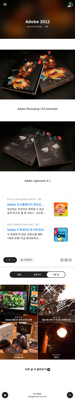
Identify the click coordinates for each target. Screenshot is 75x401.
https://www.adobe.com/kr (21, 199)
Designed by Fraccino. (37, 396)
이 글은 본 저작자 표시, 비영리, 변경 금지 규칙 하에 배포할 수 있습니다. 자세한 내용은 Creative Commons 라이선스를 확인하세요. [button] (66, 260)
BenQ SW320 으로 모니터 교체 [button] (19, 303)
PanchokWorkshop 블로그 (5, 395)
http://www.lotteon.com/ (20, 224)
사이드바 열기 (5, 4)
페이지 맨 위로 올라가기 (70, 395)
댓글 (19, 274)
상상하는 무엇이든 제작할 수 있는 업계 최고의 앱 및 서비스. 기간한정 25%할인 (26, 211)
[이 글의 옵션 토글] (14, 260)
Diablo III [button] (19, 341)
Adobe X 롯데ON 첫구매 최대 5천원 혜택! (25, 230)
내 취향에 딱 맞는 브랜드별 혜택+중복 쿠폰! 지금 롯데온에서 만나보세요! (24, 236)
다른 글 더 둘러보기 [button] (36, 369)
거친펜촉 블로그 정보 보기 (70, 4)
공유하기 (37, 274)
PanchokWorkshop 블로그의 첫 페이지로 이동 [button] (37, 4)
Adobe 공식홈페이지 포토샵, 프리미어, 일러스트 (24, 205)
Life (46, 26)
